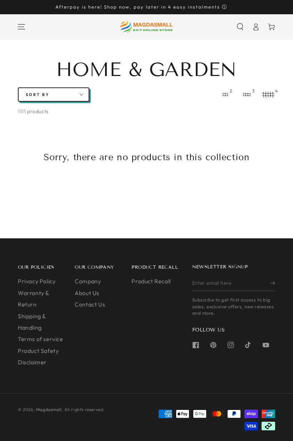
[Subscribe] (272, 283)
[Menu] (21, 27)
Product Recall (150, 281)
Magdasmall (49, 409)
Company (88, 281)
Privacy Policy (36, 281)
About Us (87, 292)
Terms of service (40, 339)
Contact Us (90, 304)
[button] (240, 27)
